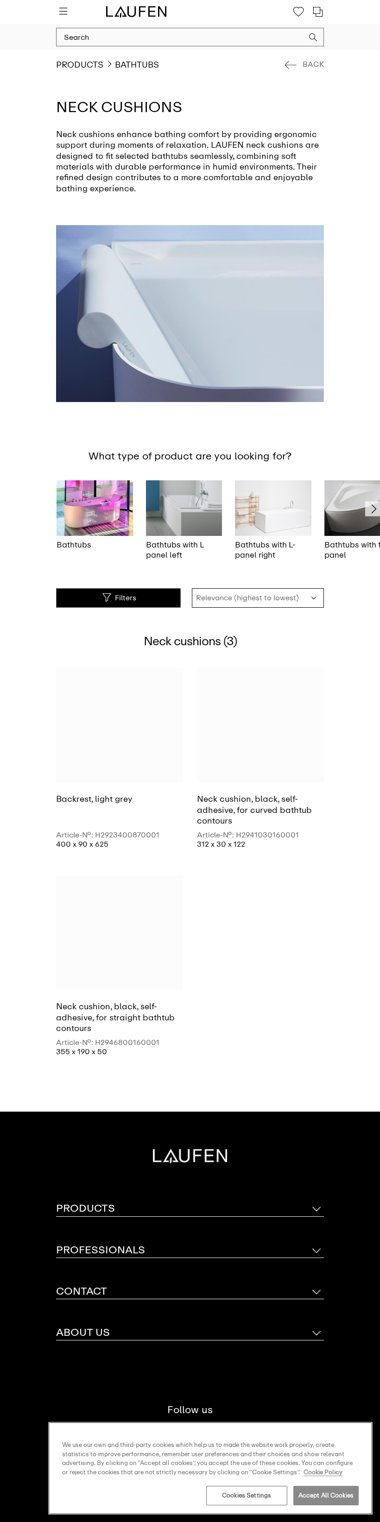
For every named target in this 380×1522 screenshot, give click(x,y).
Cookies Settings (246, 1495)
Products (79, 65)
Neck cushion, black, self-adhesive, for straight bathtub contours (115, 1017)
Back (313, 64)
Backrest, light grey (94, 799)
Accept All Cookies (326, 1495)
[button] (313, 38)
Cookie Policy (323, 1472)
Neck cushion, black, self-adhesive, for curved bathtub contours (254, 810)
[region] (210, 1468)
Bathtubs (137, 65)
